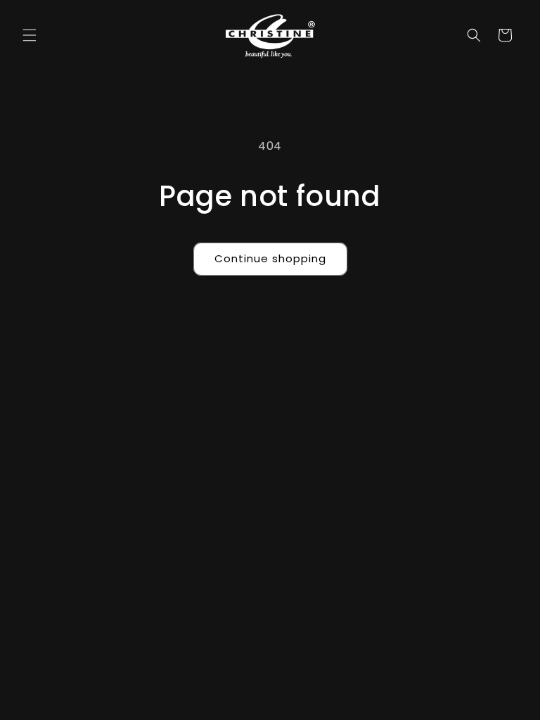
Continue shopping (270, 258)
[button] (29, 35)
